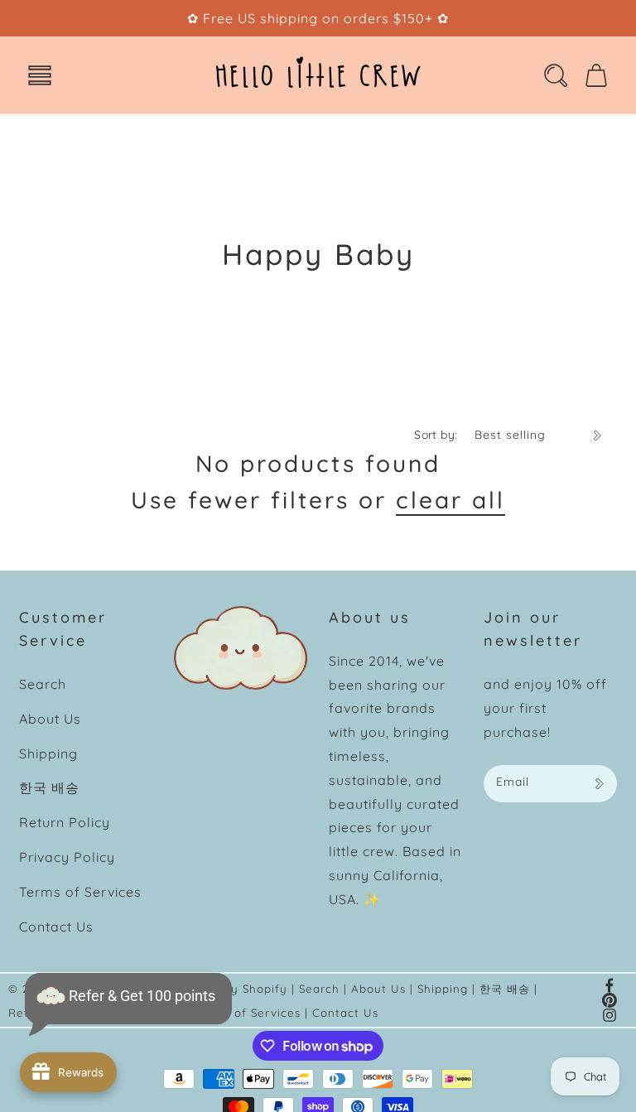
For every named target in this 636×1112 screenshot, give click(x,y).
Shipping (48, 753)
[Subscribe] (599, 783)
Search (42, 684)
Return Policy (64, 822)
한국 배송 (49, 787)
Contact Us (56, 926)
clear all (450, 499)
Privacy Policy (67, 857)
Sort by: (435, 434)
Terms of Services (80, 891)
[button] (40, 75)
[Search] (555, 75)
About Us (50, 718)
